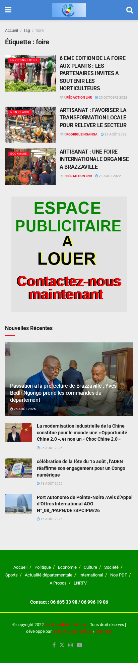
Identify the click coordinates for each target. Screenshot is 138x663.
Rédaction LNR (79, 97)
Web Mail (103, 631)
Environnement (24, 60)
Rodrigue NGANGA (81, 134)
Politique (42, 567)
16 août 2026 (51, 519)
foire (40, 30)
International (91, 574)
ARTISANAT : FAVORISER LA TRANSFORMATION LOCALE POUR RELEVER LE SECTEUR (93, 117)
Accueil (11, 30)
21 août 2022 (115, 134)
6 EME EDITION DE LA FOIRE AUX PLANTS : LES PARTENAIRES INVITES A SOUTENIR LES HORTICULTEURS (93, 73)
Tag (26, 30)
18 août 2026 (51, 483)
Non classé (20, 112)
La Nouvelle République (66, 624)
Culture (90, 567)
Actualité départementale (48, 574)
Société (111, 567)
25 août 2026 (24, 409)
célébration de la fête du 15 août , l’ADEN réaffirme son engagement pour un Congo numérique (81, 468)
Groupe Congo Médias (73, 631)
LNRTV (80, 583)
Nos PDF (118, 574)
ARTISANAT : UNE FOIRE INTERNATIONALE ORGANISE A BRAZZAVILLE (94, 159)
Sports (11, 574)
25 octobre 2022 (112, 97)
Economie (18, 153)
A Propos (58, 583)
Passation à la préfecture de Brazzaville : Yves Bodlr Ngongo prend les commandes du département (63, 393)
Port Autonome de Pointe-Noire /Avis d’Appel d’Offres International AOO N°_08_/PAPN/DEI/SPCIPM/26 (85, 504)
